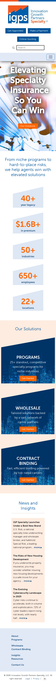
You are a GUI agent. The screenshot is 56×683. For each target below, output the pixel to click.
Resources (17, 658)
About (14, 636)
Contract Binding (21, 649)
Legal (27, 678)
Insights (15, 655)
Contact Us (17, 664)
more (38, 547)
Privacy (36, 678)
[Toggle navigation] (50, 57)
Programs (16, 639)
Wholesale (17, 645)
